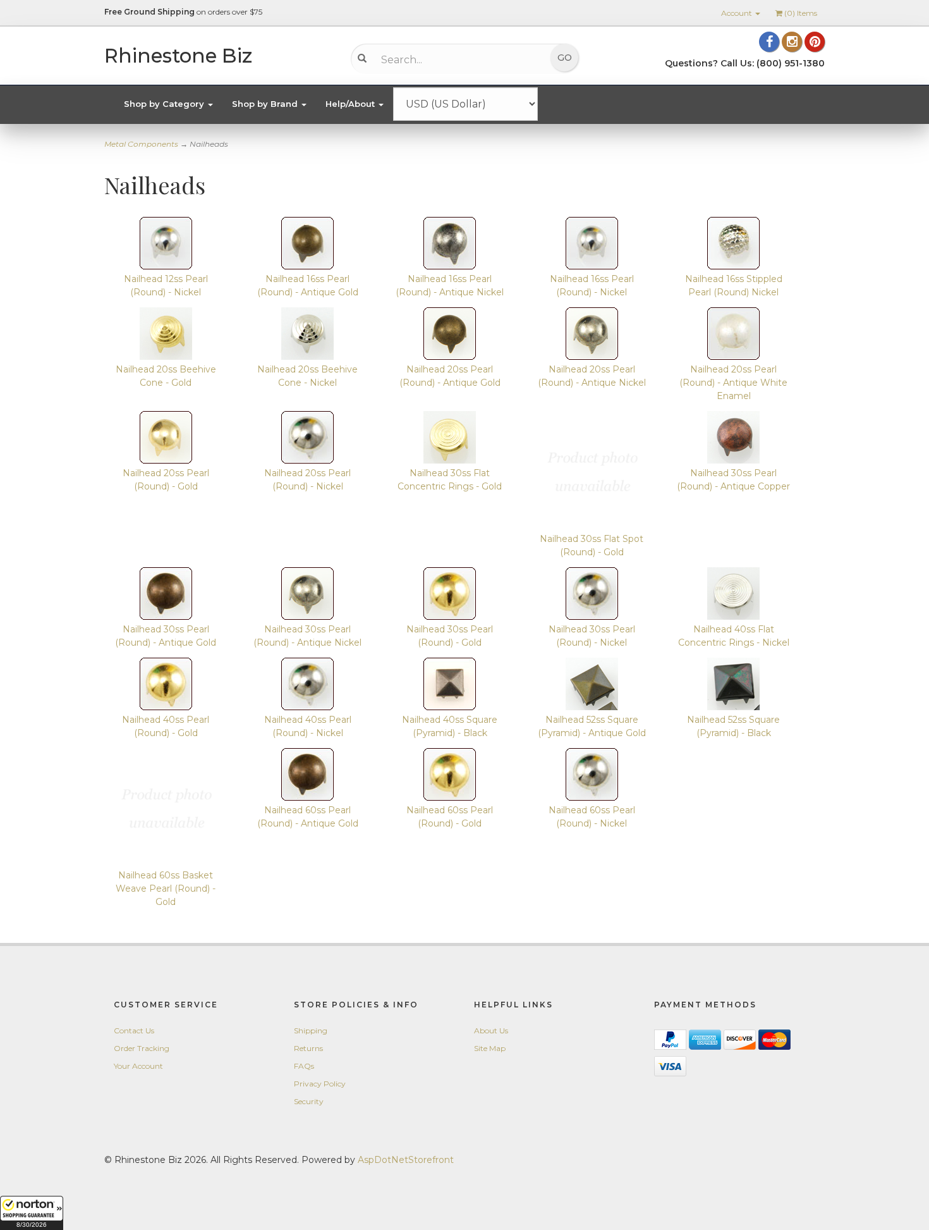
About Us (491, 1030)
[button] (31, 1213)
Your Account (138, 1066)
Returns (308, 1048)
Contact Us (134, 1030)
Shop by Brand (266, 104)
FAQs (304, 1066)
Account (737, 13)
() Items (800, 13)
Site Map (490, 1048)
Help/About (351, 104)
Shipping (310, 1030)
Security (309, 1101)
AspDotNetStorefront (406, 1159)
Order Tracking (141, 1048)
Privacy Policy (320, 1083)
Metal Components (141, 144)
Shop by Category (165, 104)
